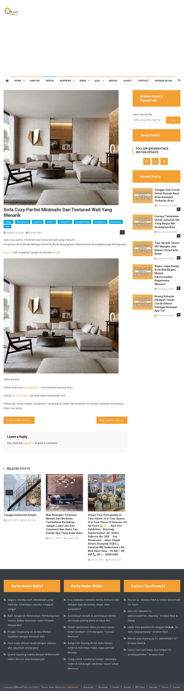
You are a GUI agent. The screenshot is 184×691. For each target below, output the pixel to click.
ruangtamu (100, 221)
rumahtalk (116, 221)
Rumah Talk (35, 232)
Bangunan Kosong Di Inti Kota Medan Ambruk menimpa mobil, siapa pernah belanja (91, 647)
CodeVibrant (71, 687)
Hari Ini (35, 80)
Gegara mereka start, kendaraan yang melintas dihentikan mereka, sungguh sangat (30, 604)
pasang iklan (31, 387)
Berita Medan (20, 395)
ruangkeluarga (82, 221)
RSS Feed (139, 687)
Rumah (8, 252)
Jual (97, 80)
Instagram (88, 687)
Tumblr (127, 687)
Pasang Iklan (163, 80)
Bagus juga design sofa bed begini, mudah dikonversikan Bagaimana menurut (167, 275)
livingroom (64, 221)
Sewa (83, 80)
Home (17, 80)
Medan (113, 80)
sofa (7, 226)
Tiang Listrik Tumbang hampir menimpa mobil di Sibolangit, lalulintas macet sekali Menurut (93, 663)
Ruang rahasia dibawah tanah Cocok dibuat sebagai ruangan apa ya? (166, 303)
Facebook (103, 687)
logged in (28, 443)
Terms (165, 687)
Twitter (115, 687)
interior (50, 221)
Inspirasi (65, 80)
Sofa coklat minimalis (21, 420)
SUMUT (127, 80)
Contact (143, 80)
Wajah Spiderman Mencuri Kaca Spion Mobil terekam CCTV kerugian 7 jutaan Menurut (91, 631)
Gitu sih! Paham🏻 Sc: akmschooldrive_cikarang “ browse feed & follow (153, 615)
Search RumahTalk (142, 114)
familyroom (23, 221)
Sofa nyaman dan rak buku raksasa (113, 420)
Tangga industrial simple (20, 515)
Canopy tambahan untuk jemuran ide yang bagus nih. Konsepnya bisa (167, 222)
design (8, 221)
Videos (49, 80)
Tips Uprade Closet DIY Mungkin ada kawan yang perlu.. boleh (167, 248)
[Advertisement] (92, 49)
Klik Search (173, 121)
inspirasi (38, 221)
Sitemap (153, 687)
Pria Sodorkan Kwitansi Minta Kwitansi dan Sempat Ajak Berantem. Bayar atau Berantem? (93, 604)
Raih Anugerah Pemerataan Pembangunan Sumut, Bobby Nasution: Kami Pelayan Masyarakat (33, 620)
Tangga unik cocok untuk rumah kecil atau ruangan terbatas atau (167, 195)
